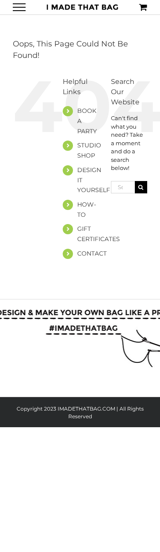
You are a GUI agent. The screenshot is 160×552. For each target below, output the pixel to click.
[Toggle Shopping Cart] (143, 7)
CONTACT (92, 253)
